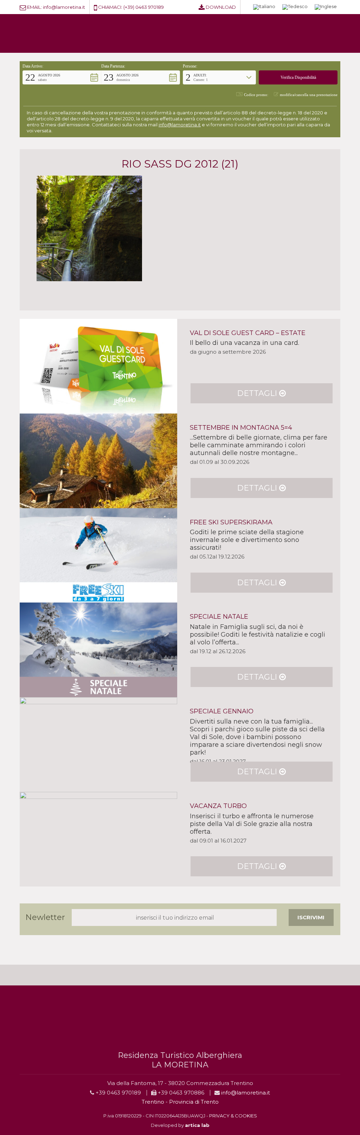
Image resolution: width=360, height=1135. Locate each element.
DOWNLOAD (221, 7)
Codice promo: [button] (256, 95)
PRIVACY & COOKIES (233, 1115)
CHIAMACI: (110, 7)
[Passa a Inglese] (325, 7)
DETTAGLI (258, 393)
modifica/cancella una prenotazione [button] (309, 95)
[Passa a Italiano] (264, 7)
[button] (61, 77)
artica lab (197, 1125)
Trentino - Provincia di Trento (180, 1101)
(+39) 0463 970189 (143, 7)
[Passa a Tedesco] (295, 7)
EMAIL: (34, 7)
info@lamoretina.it (64, 7)
